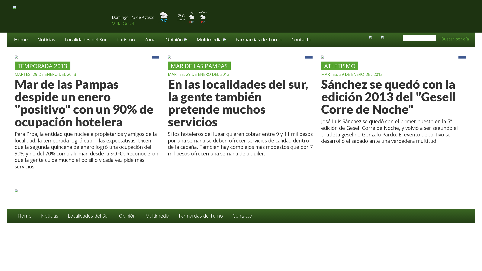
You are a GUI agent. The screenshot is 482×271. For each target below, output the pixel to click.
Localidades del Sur (86, 40)
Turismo (125, 40)
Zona (150, 40)
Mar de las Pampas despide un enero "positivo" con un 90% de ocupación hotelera (84, 103)
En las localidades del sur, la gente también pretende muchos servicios (238, 103)
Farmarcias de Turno (258, 40)
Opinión (127, 215)
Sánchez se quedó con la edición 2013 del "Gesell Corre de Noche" (388, 96)
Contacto (301, 40)
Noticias (46, 40)
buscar (431, 38)
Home (21, 40)
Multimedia (157, 215)
